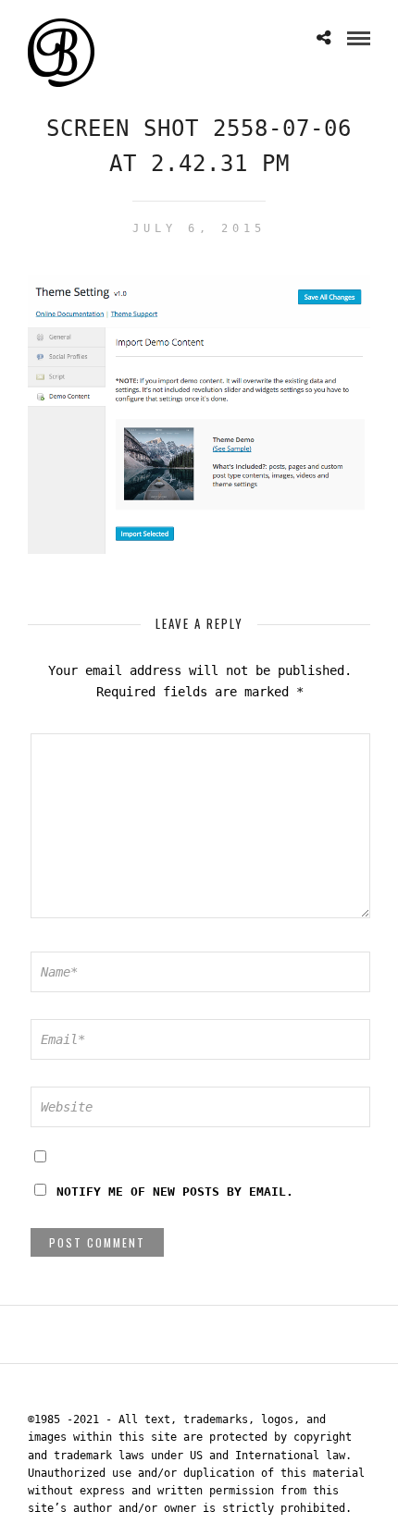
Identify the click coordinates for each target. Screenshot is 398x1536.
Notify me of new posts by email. (174, 1191)
